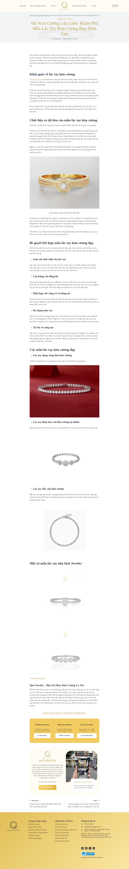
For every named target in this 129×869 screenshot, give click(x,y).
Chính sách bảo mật (61, 824)
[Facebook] (82, 848)
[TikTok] (90, 848)
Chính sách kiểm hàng (62, 841)
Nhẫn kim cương (33, 824)
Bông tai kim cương (34, 827)
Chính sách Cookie (61, 827)
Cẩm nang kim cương (64, 19)
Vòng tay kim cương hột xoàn (38, 833)
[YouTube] (93, 848)
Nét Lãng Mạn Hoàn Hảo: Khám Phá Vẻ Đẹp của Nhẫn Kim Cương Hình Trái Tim (83, 804)
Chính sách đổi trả (61, 838)
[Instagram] (86, 848)
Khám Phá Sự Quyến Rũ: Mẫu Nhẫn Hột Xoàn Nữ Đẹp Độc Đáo (45, 804)
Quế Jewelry (57, 39)
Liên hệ (94, 6)
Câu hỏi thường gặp (35, 838)
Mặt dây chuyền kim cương (37, 830)
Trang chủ (22, 5)
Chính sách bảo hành (62, 835)
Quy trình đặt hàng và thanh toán (66, 830)
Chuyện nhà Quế (33, 835)
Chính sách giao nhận (62, 833)
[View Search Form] (114, 5)
